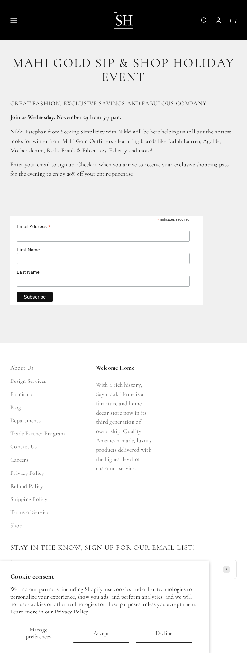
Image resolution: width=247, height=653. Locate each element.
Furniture (21, 394)
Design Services (28, 380)
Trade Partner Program (37, 433)
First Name (28, 249)
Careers (19, 459)
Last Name (28, 272)
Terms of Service (29, 512)
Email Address (34, 227)
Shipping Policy (28, 498)
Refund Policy (26, 486)
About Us (21, 367)
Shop (16, 525)
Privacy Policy (71, 611)
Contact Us (23, 446)
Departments (25, 420)
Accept (101, 633)
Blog (15, 407)
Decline (164, 633)
